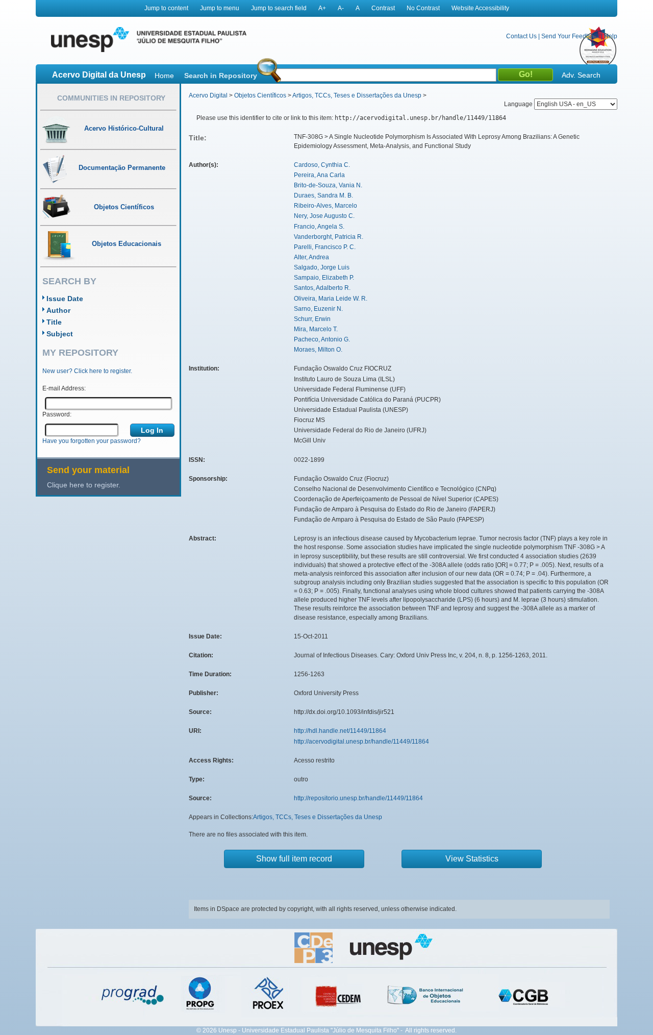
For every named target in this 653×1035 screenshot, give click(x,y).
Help (610, 36)
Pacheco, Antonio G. (322, 339)
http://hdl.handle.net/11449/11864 (340, 730)
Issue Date (64, 298)
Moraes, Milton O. (318, 349)
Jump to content (166, 8)
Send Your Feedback (570, 36)
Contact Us (521, 36)
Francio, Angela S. (319, 226)
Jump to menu (219, 8)
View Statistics (471, 858)
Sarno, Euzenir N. (318, 308)
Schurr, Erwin (312, 319)
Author (58, 310)
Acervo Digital (208, 95)
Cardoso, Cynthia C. (322, 164)
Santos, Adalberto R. (322, 287)
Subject (59, 334)
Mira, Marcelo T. (316, 329)
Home (164, 75)
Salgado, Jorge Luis (321, 267)
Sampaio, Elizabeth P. (324, 277)
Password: (56, 414)
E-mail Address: (64, 388)
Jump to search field (279, 8)
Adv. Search (581, 75)
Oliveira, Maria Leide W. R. (330, 298)
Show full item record (294, 858)
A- (341, 8)
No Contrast (423, 8)
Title (54, 322)
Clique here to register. (83, 485)
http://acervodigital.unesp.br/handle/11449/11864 (361, 741)
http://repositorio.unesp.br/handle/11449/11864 (358, 798)
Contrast (383, 8)
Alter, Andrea (311, 257)
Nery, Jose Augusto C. (324, 215)
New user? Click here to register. (87, 371)
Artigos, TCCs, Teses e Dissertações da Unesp (356, 95)
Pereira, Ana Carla (319, 175)
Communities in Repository (111, 98)
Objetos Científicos (260, 95)
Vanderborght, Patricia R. (328, 236)
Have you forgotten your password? (91, 441)
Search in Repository (220, 75)
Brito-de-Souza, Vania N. (328, 185)
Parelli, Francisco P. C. (325, 247)
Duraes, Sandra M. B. (323, 195)
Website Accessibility (480, 8)
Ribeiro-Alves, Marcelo (325, 205)
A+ (322, 8)
